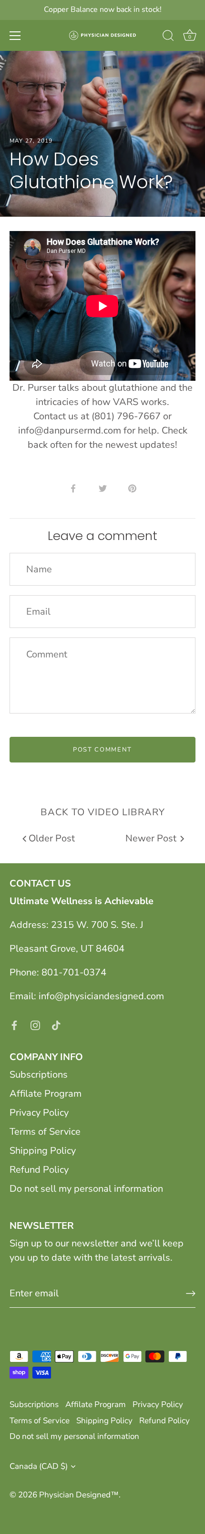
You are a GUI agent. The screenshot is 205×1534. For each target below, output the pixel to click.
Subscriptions (39, 1074)
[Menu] (15, 35)
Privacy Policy (39, 1112)
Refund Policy (39, 1169)
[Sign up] (190, 1293)
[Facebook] (14, 1024)
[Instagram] (35, 1024)
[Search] (168, 37)
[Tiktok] (56, 1024)
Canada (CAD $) (39, 1466)
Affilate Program (46, 1093)
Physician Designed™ (79, 1494)
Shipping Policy (43, 1150)
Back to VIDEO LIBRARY (103, 812)
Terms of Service (45, 1131)
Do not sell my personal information (86, 1188)
